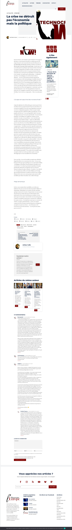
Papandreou (30, 226)
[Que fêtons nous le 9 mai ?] (18, 285)
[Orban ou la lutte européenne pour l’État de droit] (28, 285)
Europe (34, 224)
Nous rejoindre (32, 499)
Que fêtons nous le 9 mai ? (17, 292)
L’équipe (30, 503)
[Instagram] (51, 47)
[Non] (70, 528)
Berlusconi (23, 224)
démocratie (29, 224)
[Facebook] (47, 47)
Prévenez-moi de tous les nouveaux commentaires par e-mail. (25, 456)
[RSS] (55, 47)
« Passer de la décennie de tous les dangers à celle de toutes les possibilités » (51, 77)
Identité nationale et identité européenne (33, 234)
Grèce (18, 226)
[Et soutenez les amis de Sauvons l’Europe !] (25, 512)
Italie (22, 226)
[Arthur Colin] (8, 37)
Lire (16, 305)
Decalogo (31, 507)
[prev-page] (46, 98)
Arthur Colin (13, 37)
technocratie (20, 227)
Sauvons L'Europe (32, 500)
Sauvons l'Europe (32, 514)
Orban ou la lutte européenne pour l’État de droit (28, 294)
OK (64, 528)
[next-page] (47, 98)
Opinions (16, 13)
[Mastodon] (55, 50)
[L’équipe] (25, 504)
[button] (55, 8)
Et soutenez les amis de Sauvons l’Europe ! (33, 512)
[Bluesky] (51, 50)
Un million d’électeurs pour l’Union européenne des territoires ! (37, 294)
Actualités (10, 13)
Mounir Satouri (50, 93)
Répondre (19, 352)
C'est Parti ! (53, 486)
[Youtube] (48, 50)
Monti (25, 226)
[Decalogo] (25, 508)
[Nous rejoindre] (25, 500)
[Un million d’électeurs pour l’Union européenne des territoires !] (37, 285)
